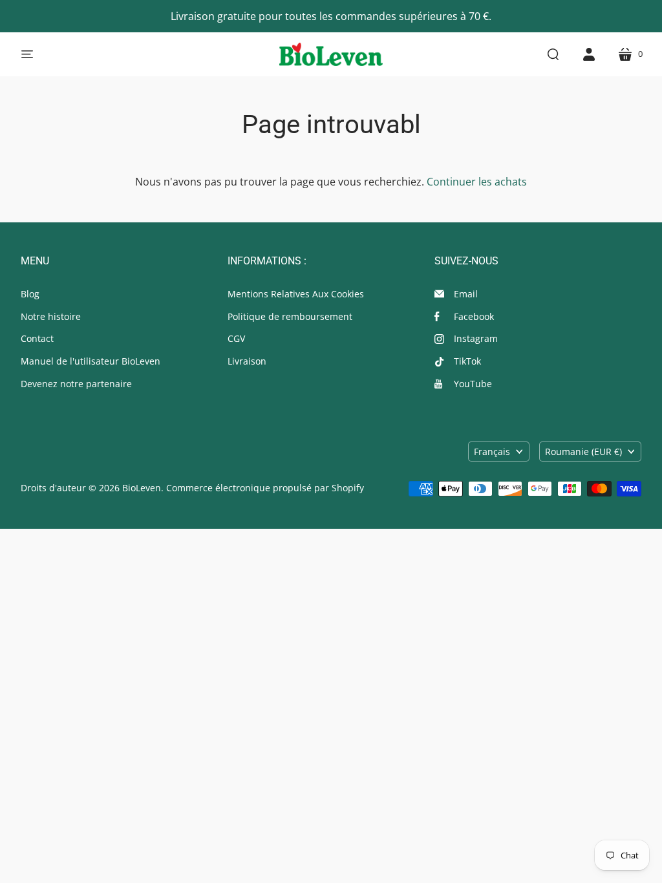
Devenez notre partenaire (76, 384)
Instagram (476, 338)
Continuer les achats (477, 182)
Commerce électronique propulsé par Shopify (265, 488)
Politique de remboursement (290, 316)
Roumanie (583, 451)
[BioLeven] (331, 54)
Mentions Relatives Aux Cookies (296, 294)
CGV (236, 338)
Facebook (474, 316)
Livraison (247, 361)
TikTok (467, 361)
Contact (37, 338)
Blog (30, 294)
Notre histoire (51, 316)
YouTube (473, 384)
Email (466, 294)
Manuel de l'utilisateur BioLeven (90, 361)
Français (492, 451)
